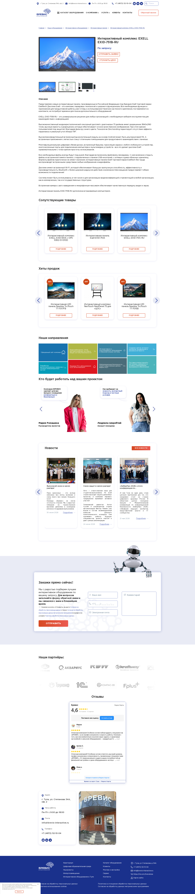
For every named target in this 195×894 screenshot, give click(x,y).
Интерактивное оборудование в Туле (78, 877)
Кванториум (68, 863)
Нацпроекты (68, 870)
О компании (91, 13)
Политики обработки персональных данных (59, 616)
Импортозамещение (71, 873)
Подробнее (61, 249)
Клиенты (106, 866)
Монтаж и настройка (111, 870)
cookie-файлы (15, 884)
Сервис (106, 873)
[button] (38, 233)
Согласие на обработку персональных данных (58, 884)
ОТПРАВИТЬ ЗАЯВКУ (109, 54)
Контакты (107, 877)
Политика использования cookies (53, 886)
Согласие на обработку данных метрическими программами (123, 886)
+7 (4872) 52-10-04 (123, 3)
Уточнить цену (107, 60)
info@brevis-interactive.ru (78, 3)
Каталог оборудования (71, 13)
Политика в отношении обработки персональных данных (122, 884)
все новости (141, 448)
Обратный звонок (148, 13)
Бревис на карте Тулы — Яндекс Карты (97, 781)
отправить (53, 623)
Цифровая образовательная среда (77, 866)
